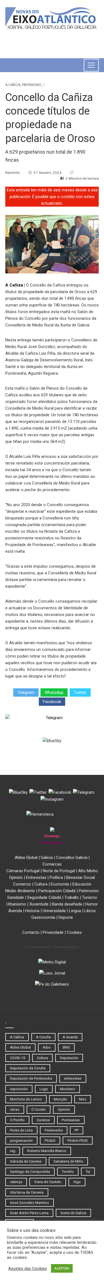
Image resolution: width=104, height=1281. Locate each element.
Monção (60, 1099)
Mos (82, 1099)
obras (14, 1109)
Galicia (47, 857)
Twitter (80, 692)
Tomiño (68, 1172)
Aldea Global (26, 857)
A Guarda (70, 1037)
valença (16, 1182)
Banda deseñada (67, 904)
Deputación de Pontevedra (31, 1078)
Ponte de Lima (21, 1130)
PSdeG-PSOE (77, 1140)
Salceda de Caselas (26, 1161)
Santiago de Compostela (30, 1172)
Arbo (47, 1047)
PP (76, 1130)
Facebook (52, 701)
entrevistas (73, 1078)
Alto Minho (88, 870)
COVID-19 (17, 1058)
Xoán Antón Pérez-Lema (29, 1213)
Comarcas (52, 864)
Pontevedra (54, 1130)
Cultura (40, 884)
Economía (60, 884)
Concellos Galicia (71, 857)
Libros (90, 910)
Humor (91, 904)
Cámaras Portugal (22, 870)
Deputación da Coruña (27, 1068)
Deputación (69, 1058)
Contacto (30, 932)
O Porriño (17, 1120)
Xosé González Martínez (29, 1203)
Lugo (44, 1089)
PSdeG (50, 1140)
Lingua (75, 910)
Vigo (77, 1182)
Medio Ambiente (20, 890)
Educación (81, 884)
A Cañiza (12, 85)
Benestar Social (80, 877)
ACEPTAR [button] (61, 1268)
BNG (66, 1047)
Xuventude (39, 904)
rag (12, 1151)
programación (21, 1140)
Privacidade (53, 932)
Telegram (25, 692)
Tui (88, 1172)
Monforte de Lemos (26, 1099)
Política (56, 877)
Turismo (89, 897)
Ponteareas (71, 1120)
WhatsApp (54, 692)
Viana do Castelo (47, 1182)
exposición (19, 1089)
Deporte (66, 917)
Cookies (74, 932)
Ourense (43, 1120)
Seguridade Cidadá (44, 897)
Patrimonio (31, 85)
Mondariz (67, 1089)
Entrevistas (36, 877)
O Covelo (38, 1109)
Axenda (15, 910)
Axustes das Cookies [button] (27, 1268)
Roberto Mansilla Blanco (46, 1151)
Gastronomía (43, 917)
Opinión (16, 877)
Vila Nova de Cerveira (27, 1192)
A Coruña (43, 1037)
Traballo (71, 897)
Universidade (54, 910)
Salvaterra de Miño (68, 1161)
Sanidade (15, 897)
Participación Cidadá (56, 890)
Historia (32, 910)
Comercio (22, 884)
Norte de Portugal (59, 870)
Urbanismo (16, 904)
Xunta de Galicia (73, 1213)
